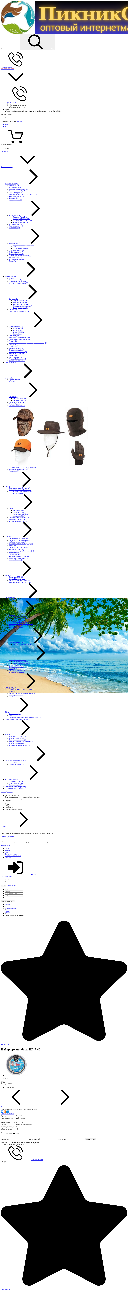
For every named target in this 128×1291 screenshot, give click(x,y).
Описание (4, 1114)
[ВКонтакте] (2, 1111)
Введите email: (34, 1139)
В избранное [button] (5, 1044)
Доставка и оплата (11, 854)
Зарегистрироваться (8, 901)
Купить (3, 1106)
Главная (7, 848)
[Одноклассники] (5, 1111)
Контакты (8, 857)
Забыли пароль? (11, 885)
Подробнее (5, 826)
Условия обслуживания (13, 856)
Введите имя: (5, 1139)
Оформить (19, 121)
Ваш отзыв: (62, 1139)
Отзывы (11, 1114)
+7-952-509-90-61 (7, 68)
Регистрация (9, 876)
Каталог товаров (6, 167)
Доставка (9, 792)
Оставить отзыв (90, 1139)
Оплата (3, 792)
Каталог (4, 845)
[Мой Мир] (7, 1111)
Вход (2, 876)
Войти (33, 874)
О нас (7, 852)
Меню (9, 845)
